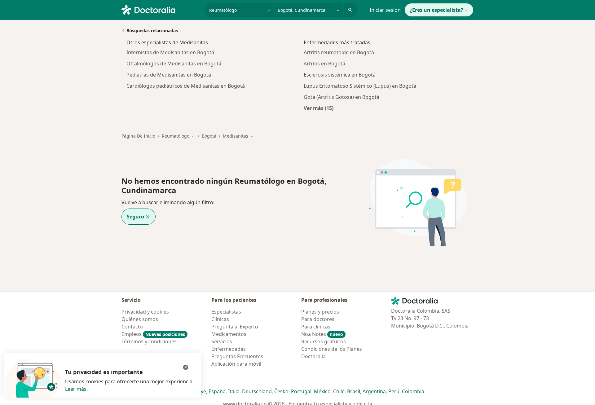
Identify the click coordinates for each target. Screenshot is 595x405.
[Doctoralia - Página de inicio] (160, 9)
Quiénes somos (139, 319)
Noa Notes (322, 334)
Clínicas (220, 319)
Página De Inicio (138, 136)
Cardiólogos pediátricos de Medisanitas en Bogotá (185, 85)
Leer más (75, 388)
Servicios (221, 341)
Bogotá (209, 136)
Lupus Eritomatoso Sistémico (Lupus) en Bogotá (360, 85)
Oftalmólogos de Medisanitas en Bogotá (173, 63)
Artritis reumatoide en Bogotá (339, 52)
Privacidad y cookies (145, 311)
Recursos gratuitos (323, 341)
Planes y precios (320, 311)
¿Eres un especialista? (436, 10)
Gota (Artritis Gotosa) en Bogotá (341, 97)
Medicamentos (228, 334)
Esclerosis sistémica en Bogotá (340, 74)
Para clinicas (315, 326)
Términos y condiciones (149, 341)
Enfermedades (228, 349)
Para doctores (317, 319)
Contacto (132, 326)
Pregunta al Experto (234, 326)
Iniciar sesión (385, 10)
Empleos (153, 334)
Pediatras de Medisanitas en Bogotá (168, 74)
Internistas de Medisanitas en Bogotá (170, 52)
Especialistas (226, 311)
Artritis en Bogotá (324, 63)
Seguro (135, 216)
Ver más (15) (318, 108)
